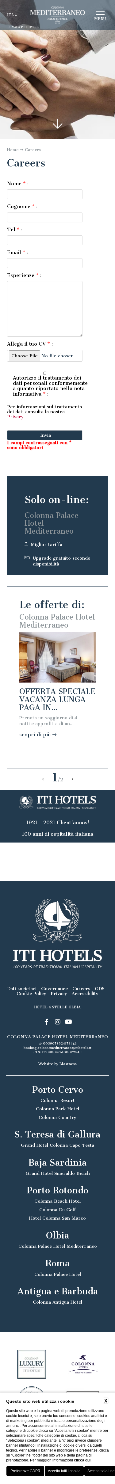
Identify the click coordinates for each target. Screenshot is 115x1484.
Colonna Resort (57, 1100)
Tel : (14, 229)
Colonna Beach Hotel (57, 1201)
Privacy (15, 416)
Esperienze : (24, 275)
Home (13, 149)
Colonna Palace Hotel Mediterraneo (57, 1246)
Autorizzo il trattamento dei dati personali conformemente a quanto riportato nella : (50, 386)
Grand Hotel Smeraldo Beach (57, 1173)
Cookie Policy (31, 993)
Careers (33, 149)
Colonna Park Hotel (57, 1109)
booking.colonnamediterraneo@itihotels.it (57, 1048)
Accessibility (85, 993)
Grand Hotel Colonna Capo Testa (57, 1145)
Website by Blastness (57, 1064)
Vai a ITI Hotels (25, 27)
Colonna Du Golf (57, 1210)
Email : (17, 252)
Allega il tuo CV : (30, 344)
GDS (100, 988)
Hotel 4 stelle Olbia (57, 1007)
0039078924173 (57, 1043)
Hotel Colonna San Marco (57, 1218)
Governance (54, 988)
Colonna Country (57, 1117)
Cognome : (22, 206)
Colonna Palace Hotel (57, 1274)
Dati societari (21, 988)
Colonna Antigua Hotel (57, 1302)
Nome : (18, 183)
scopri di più (35, 734)
